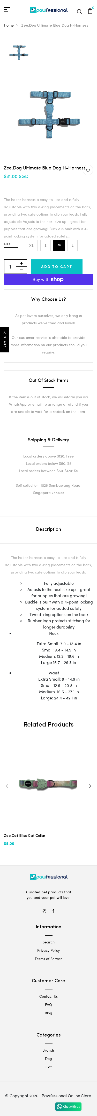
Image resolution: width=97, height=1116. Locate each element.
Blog (48, 1012)
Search (49, 942)
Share (5, 342)
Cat (49, 1066)
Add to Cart (56, 266)
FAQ (48, 1004)
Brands (48, 1050)
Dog (48, 1058)
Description (48, 529)
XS (31, 245)
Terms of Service (49, 958)
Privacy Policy (48, 950)
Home (9, 25)
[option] (19, 53)
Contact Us (48, 996)
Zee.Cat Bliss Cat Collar (24, 836)
